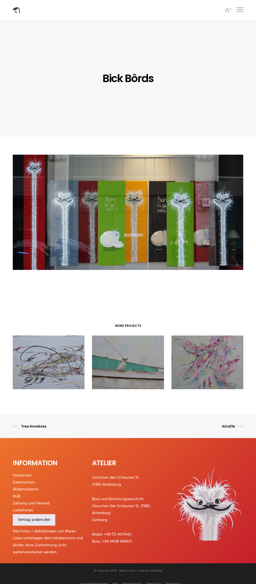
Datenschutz (24, 482)
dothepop (156, 570)
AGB (16, 496)
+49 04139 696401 (117, 541)
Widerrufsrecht (25, 489)
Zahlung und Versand (31, 503)
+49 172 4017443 (117, 534)
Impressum (22, 475)
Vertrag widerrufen (34, 520)
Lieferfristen (23, 510)
